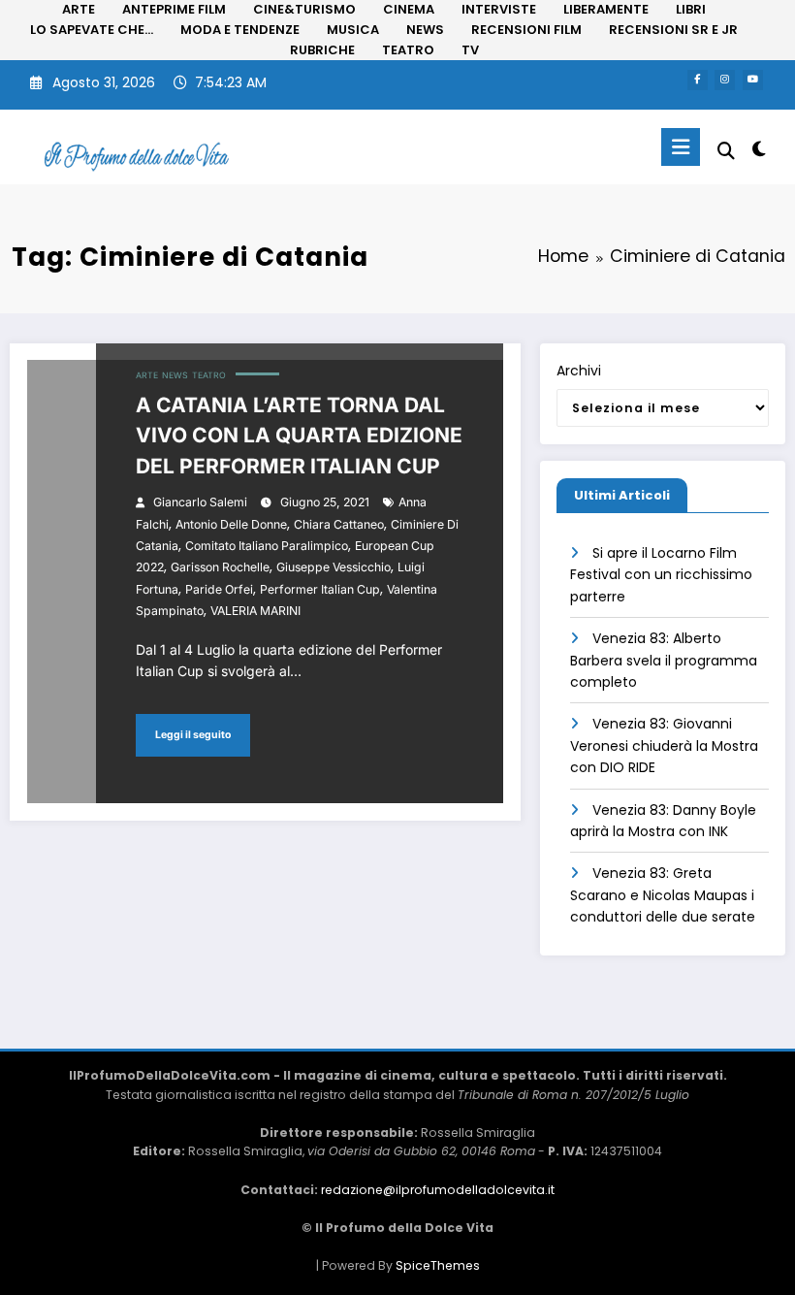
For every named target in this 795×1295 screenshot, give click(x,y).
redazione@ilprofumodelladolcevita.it (438, 1190)
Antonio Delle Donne (231, 524)
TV (470, 50)
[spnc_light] (758, 149)
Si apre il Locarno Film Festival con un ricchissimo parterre (661, 574)
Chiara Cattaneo (339, 524)
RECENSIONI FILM (526, 29)
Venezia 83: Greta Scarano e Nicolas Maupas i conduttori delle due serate (662, 894)
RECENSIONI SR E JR (673, 29)
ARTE (78, 9)
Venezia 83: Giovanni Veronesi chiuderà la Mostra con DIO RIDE (664, 745)
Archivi (578, 370)
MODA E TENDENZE (240, 29)
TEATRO (408, 50)
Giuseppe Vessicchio (333, 567)
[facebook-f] (697, 80)
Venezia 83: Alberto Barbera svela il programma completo (663, 660)
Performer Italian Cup (320, 589)
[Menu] (680, 147)
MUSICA (353, 29)
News (175, 375)
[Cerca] (726, 151)
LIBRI (691, 9)
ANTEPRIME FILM (174, 9)
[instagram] (725, 80)
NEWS (425, 29)
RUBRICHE (322, 50)
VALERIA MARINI (255, 610)
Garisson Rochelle (220, 567)
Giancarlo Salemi (200, 502)
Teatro (209, 375)
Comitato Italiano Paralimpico (266, 545)
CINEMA (408, 9)
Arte (147, 375)
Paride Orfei (219, 589)
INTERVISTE (498, 9)
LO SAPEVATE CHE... (91, 29)
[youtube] (753, 80)
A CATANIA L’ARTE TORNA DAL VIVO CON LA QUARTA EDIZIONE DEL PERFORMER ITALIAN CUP (299, 435)
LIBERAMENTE (606, 9)
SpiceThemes (438, 1265)
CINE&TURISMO (304, 9)
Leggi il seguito (193, 734)
